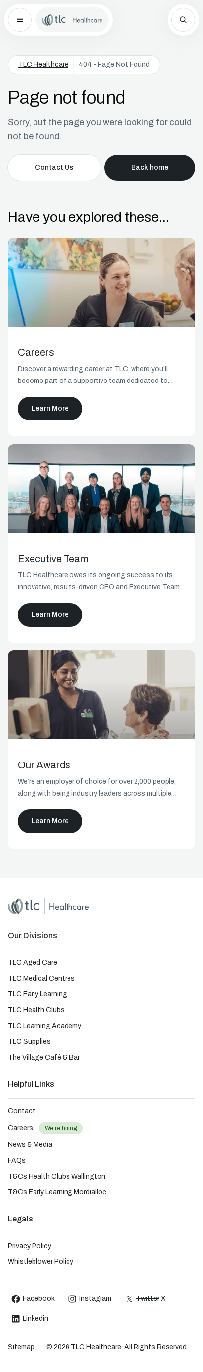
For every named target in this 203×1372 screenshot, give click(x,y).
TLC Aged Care (32, 962)
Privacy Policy (29, 1246)
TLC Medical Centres (41, 978)
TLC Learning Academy (44, 1025)
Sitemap (21, 1347)
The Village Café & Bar (44, 1057)
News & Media (30, 1144)
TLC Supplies (29, 1041)
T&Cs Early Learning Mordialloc (57, 1192)
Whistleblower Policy (40, 1261)
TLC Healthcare (43, 64)
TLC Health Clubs (36, 1010)
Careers (20, 1128)
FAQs (17, 1160)
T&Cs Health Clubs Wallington (56, 1176)
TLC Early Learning (37, 994)
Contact (21, 1111)
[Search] (183, 20)
